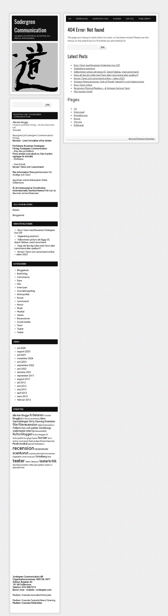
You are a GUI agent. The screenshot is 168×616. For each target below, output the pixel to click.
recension (23, 448)
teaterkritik (48, 461)
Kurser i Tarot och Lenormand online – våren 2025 (99, 78)
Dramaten (49, 421)
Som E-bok (19, 164)
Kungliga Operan (30, 438)
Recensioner (23, 318)
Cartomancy (23, 277)
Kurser (117, 19)
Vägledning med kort (84, 68)
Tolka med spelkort (36, 465)
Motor (20, 304)
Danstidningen (20, 421)
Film (19, 284)
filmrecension (27, 424)
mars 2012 (22, 396)
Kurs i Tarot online (83, 85)
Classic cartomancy (32, 419)
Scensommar (49, 454)
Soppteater (17, 457)
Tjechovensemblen (21, 465)
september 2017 (25, 375)
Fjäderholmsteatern (46, 425)
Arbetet (47, 415)
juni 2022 (21, 368)
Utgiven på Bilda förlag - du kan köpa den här (33, 125)
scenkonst (20, 453)
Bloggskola (18, 215)
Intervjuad (82, 19)
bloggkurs (18, 418)
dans (42, 418)
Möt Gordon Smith (83, 91)
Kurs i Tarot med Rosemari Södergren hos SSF (97, 65)
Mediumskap (34, 441)
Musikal (20, 311)
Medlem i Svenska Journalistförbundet (32, 595)
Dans (19, 280)
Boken (16, 210)
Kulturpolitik (23, 294)
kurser (42, 438)
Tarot (19, 325)
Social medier (24, 322)
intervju (30, 430)
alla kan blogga (21, 415)
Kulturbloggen (23, 434)
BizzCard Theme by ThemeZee (141, 139)
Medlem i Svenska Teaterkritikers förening (34, 600)
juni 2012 (21, 386)
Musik (20, 308)
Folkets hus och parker (25, 427)
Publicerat (145, 19)
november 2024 (25, 358)
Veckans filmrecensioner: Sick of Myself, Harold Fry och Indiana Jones (109, 81)
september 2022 (25, 365)
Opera (20, 315)
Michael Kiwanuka (47, 441)
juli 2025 (21, 355)
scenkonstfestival (36, 454)
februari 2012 (24, 399)
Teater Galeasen (32, 462)
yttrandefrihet (18, 468)
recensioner (41, 449)
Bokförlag (22, 273)
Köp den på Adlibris (24, 151)
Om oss (130, 19)
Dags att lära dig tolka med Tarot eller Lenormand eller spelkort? (106, 75)
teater (19, 460)
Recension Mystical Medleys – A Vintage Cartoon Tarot (102, 88)
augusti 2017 (23, 379)
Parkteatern (39, 444)
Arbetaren (36, 415)
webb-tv (48, 465)
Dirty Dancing (36, 421)
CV (69, 19)
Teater (20, 328)
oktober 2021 (24, 372)
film (15, 424)
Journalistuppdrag (26, 291)
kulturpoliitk (18, 438)
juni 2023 (21, 361)
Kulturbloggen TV (40, 435)
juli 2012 (21, 382)
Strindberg (41, 456)
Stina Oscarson (28, 457)
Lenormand (23, 301)
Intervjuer (22, 287)
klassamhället (41, 431)
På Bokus (18, 159)
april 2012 (22, 393)
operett (31, 444)
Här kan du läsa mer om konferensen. (34, 191)
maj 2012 (21, 389)
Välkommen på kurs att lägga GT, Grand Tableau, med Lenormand (106, 71)
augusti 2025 (23, 351)
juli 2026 (21, 348)
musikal (23, 443)
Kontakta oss (100, 19)
